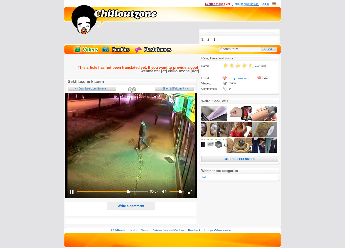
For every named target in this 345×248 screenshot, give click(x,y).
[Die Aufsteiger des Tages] (214, 151)
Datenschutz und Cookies (168, 230)
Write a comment (131, 206)
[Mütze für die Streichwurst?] (264, 119)
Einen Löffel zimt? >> (175, 88)
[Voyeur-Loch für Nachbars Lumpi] (214, 135)
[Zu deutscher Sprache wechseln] (274, 4)
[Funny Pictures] (116, 52)
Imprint (133, 230)
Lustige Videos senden (218, 230)
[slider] (112, 191)
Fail (204, 177)
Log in (265, 3)
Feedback (194, 230)
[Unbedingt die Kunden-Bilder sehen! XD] (264, 151)
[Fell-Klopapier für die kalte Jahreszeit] (264, 135)
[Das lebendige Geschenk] (239, 135)
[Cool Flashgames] (155, 52)
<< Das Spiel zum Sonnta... (91, 88)
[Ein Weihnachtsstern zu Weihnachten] (239, 151)
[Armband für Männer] (239, 119)
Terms (145, 230)
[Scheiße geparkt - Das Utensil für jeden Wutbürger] (214, 119)
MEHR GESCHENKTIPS (240, 159)
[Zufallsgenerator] (131, 90)
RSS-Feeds (118, 230)
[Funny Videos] (86, 52)
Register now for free (245, 3)
